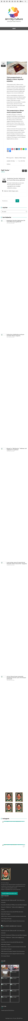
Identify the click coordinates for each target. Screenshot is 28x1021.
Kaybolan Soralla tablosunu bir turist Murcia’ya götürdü (16, 221)
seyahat (8, 161)
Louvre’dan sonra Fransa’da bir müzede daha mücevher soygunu (17, 563)
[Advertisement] (14, 46)
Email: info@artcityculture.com (9, 893)
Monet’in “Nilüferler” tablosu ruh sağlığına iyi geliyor (17, 449)
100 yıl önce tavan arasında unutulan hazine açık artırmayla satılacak (16, 677)
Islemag (7, 1018)
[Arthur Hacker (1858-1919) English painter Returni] (14, 832)
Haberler (17, 157)
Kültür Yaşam (22, 157)
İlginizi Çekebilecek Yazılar (13, 926)
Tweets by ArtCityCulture (7, 1010)
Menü (21, 1)
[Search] (17, 200)
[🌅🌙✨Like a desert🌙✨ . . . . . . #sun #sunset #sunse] (14, 856)
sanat (16, 191)
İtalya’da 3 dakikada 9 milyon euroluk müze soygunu (15, 335)
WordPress (20, 1018)
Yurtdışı (13, 161)
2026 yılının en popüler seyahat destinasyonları (13, 921)
